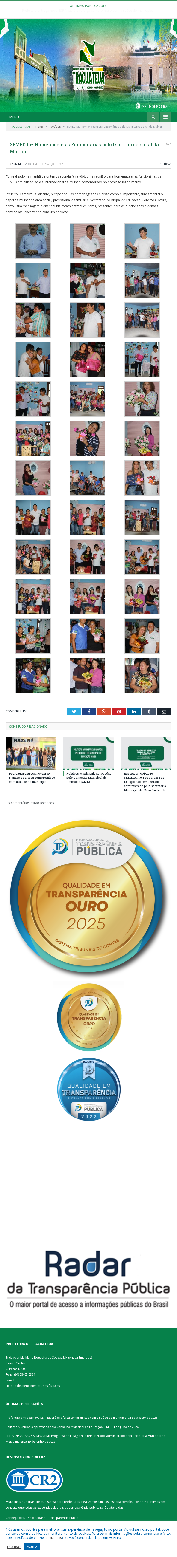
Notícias (165, 164)
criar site (34, 1502)
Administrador (22, 164)
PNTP (25, 1518)
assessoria (113, 1502)
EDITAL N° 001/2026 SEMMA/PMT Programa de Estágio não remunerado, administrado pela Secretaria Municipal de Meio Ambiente (145, 781)
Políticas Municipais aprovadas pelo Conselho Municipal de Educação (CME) (87, 10)
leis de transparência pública (79, 1507)
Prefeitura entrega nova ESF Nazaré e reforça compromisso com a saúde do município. (32, 777)
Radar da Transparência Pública (57, 1518)
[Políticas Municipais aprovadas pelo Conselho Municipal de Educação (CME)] (88, 753)
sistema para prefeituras (62, 1502)
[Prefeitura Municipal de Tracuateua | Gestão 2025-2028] (88, 70)
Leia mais (54, 1537)
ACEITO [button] (32, 1546)
